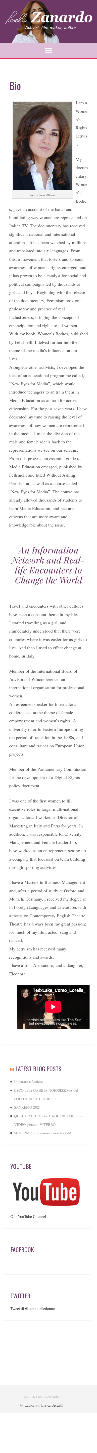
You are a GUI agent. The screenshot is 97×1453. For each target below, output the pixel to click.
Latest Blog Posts (38, 1068)
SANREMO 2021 (27, 1107)
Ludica (29, 1405)
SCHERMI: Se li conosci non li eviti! (42, 1132)
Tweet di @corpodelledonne (32, 1308)
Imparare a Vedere (28, 1081)
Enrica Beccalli (52, 1405)
